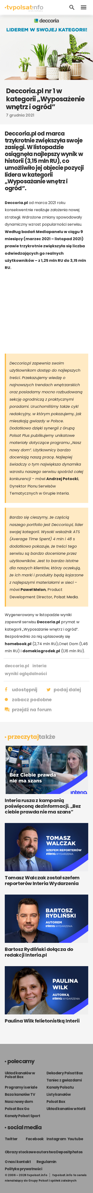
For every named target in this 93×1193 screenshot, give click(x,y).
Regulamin (46, 1161)
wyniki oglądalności (26, 674)
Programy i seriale (21, 1087)
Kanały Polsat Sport (22, 1115)
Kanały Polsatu (60, 1087)
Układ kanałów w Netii (65, 1108)
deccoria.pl (17, 666)
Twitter (11, 1138)
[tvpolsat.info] (24, 10)
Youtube (75, 1138)
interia (39, 666)
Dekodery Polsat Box (64, 1073)
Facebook (35, 1138)
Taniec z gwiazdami (64, 1080)
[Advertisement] (46, 312)
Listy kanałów (58, 1094)
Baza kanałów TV (20, 1094)
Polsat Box (55, 1101)
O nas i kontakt (18, 1161)
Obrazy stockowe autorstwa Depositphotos (44, 1151)
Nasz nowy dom (19, 1101)
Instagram (56, 1138)
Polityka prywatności (23, 1168)
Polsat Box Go (17, 1108)
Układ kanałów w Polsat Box (20, 1075)
